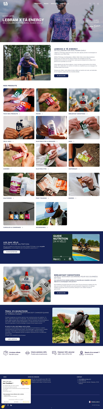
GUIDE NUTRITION (11, 252)
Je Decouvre (61, 75)
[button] (90, 3)
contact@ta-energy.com (85, 379)
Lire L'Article (12, 339)
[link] (94, 3)
